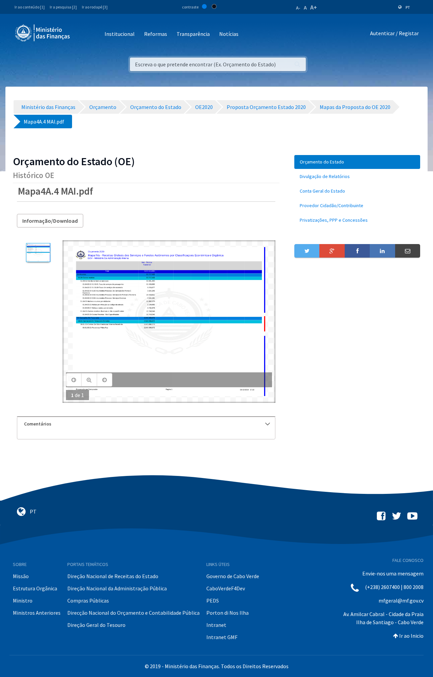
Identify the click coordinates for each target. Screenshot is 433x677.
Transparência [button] (193, 33)
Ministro (22, 600)
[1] (38, 252)
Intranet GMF (221, 637)
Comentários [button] (37, 424)
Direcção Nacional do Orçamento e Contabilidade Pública (133, 612)
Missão (21, 576)
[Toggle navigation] (81, 34)
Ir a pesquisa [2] (63, 6)
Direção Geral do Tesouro (96, 624)
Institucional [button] (120, 33)
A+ (313, 7)
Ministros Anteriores (37, 612)
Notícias (228, 33)
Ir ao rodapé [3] (95, 6)
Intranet (216, 624)
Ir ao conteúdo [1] (30, 6)
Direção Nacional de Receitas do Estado (112, 576)
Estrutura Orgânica (35, 588)
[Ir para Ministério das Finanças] (43, 32)
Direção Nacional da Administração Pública (117, 588)
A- (298, 8)
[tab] (146, 424)
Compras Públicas (88, 600)
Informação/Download (50, 220)
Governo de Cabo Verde (232, 576)
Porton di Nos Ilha (227, 612)
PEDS (212, 600)
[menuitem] (357, 162)
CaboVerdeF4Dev (225, 588)
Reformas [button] (155, 33)
